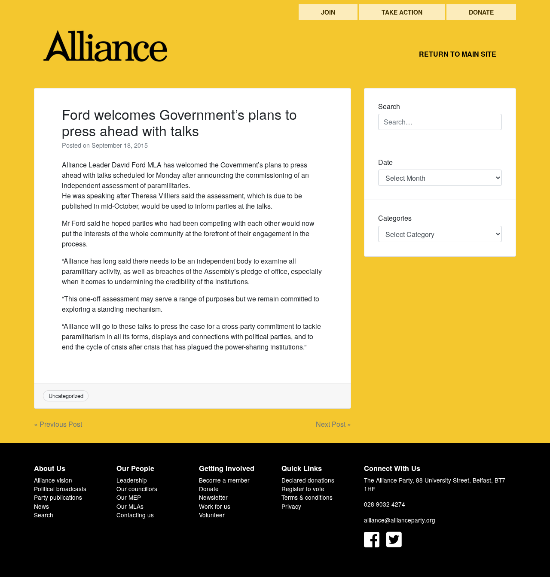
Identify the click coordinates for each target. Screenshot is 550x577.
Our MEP (128, 497)
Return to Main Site (457, 54)
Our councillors (136, 488)
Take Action (402, 12)
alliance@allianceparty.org (399, 520)
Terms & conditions (307, 497)
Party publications (58, 497)
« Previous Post (58, 424)
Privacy (291, 506)
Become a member (224, 480)
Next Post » (333, 424)
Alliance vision (53, 480)
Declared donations (307, 480)
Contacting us (135, 514)
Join (328, 12)
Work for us (214, 506)
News (41, 506)
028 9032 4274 (384, 504)
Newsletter (213, 497)
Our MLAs (130, 506)
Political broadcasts (60, 488)
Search (43, 514)
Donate (481, 12)
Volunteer (212, 514)
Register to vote (302, 488)
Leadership (131, 480)
